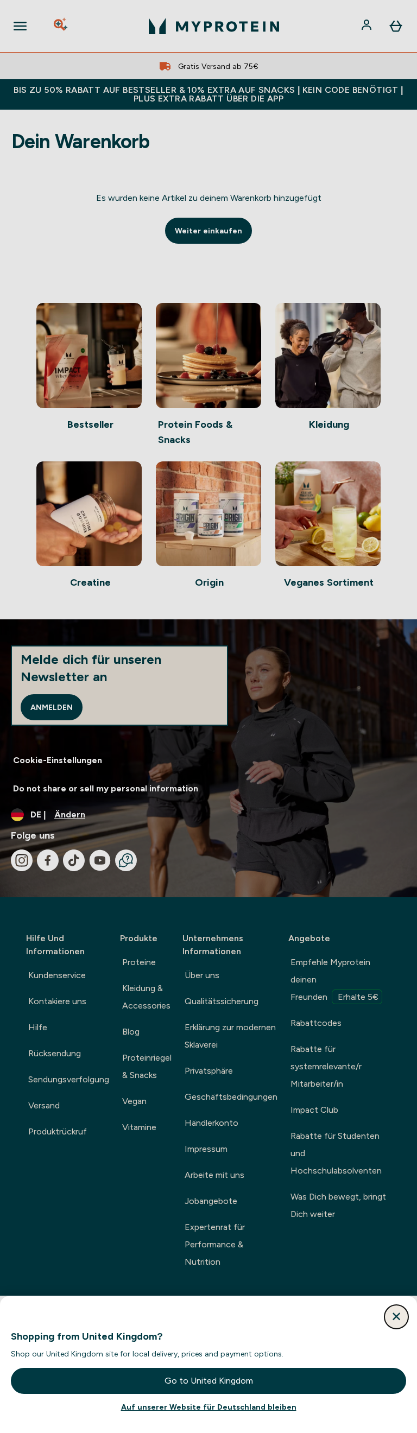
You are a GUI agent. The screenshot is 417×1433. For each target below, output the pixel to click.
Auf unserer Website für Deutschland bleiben (208, 1407)
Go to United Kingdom (209, 1380)
